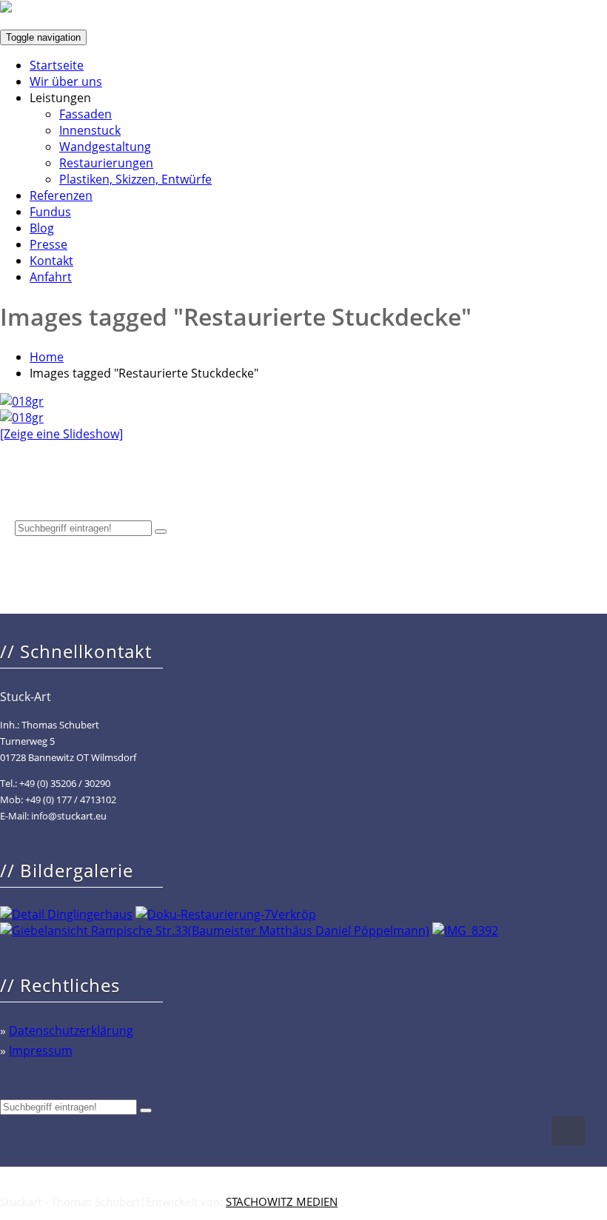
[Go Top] (568, 1131)
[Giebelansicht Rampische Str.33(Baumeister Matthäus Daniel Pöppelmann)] (214, 930)
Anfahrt (51, 277)
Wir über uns (66, 81)
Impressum (41, 1050)
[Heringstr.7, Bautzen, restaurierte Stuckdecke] (22, 417)
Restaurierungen (106, 163)
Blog (42, 228)
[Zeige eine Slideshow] (61, 434)
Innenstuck (90, 130)
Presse (48, 244)
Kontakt (51, 260)
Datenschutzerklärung (71, 1030)
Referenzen (61, 195)
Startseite (57, 65)
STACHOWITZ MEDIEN (282, 1201)
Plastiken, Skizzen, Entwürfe (135, 179)
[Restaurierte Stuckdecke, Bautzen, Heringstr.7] (22, 401)
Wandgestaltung (105, 146)
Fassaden (85, 114)
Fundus (50, 212)
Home (47, 357)
